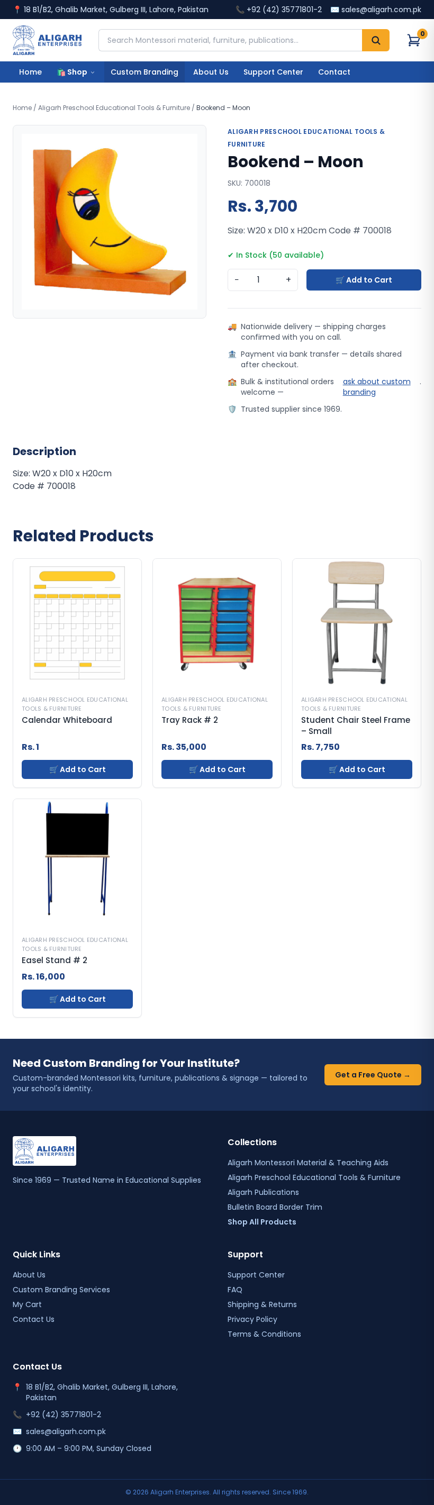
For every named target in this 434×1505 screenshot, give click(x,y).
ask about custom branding (377, 386)
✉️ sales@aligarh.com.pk (375, 9)
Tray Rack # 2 (189, 720)
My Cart (27, 1304)
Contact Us (34, 1319)
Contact (334, 72)
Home (30, 72)
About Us (211, 72)
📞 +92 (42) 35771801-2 (279, 9)
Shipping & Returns (262, 1304)
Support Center (273, 72)
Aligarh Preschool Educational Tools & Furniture (114, 107)
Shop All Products (262, 1222)
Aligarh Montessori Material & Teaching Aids (308, 1162)
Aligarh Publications (263, 1192)
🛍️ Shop (72, 72)
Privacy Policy (252, 1319)
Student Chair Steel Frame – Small (355, 726)
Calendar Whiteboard (67, 720)
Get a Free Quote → (373, 1074)
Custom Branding (144, 72)
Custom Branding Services (61, 1289)
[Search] (376, 40)
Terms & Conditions (264, 1334)
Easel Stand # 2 (54, 960)
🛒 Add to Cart (364, 280)
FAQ (235, 1289)
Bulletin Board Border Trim (275, 1207)
